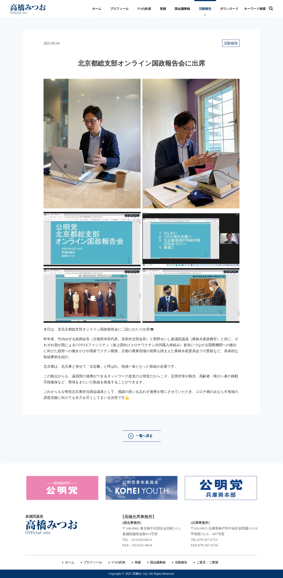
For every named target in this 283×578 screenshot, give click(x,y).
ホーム (96, 8)
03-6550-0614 (142, 540)
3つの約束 (144, 8)
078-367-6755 (208, 540)
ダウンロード (229, 8)
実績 (163, 8)
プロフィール (119, 8)
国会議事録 (182, 8)
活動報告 (205, 8)
